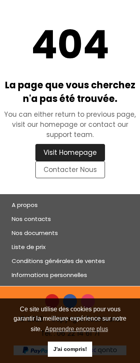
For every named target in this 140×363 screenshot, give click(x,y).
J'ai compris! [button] (70, 349)
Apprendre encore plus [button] (76, 329)
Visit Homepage (70, 152)
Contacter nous (70, 169)
